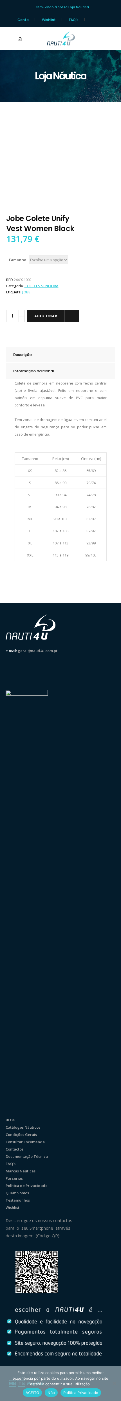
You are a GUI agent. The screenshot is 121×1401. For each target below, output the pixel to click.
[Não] (114, 1383)
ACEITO (32, 1392)
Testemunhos (18, 1200)
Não (51, 1392)
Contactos (14, 1149)
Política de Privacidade (27, 1185)
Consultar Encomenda (25, 1141)
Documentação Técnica (27, 1156)
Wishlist (49, 19)
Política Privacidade (80, 1392)
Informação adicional (33, 371)
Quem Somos (17, 1192)
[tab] (60, 354)
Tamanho (17, 259)
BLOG (10, 1119)
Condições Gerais (21, 1134)
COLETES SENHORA (41, 285)
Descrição (22, 354)
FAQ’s (74, 19)
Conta (23, 19)
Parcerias (14, 1178)
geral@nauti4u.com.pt (37, 650)
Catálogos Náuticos (23, 1127)
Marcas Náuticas (20, 1171)
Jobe (26, 292)
